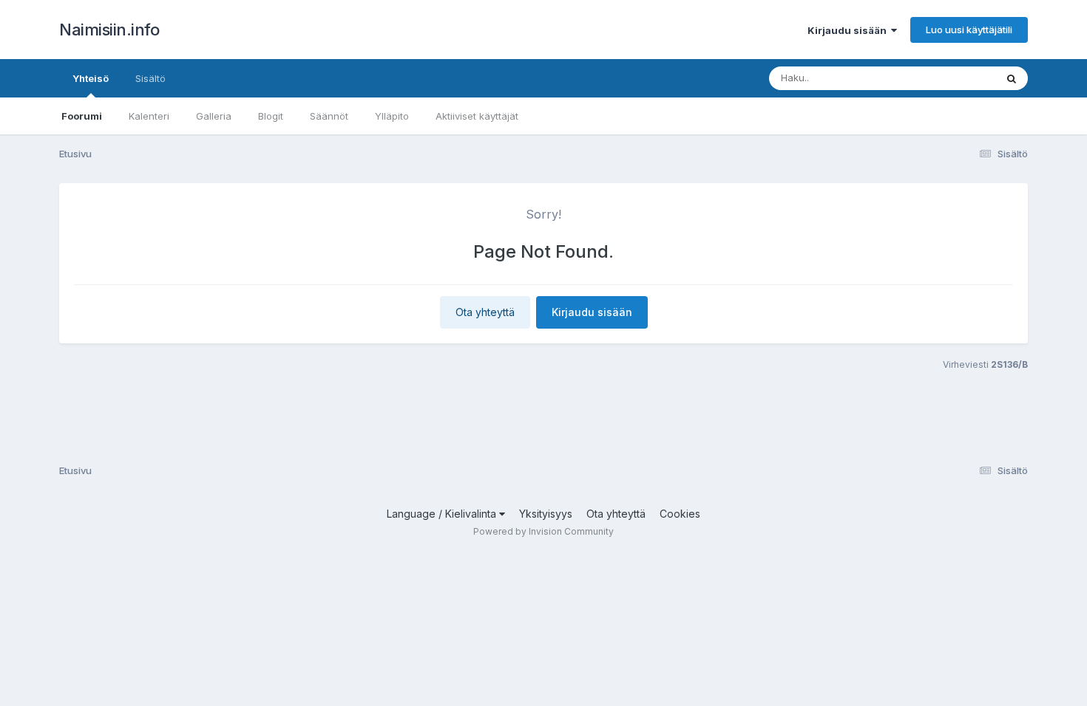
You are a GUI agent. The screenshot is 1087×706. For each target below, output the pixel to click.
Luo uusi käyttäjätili (969, 29)
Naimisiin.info (109, 29)
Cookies (680, 513)
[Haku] (1011, 78)
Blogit (270, 116)
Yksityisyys (545, 513)
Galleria (213, 116)
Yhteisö (90, 78)
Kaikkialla (955, 77)
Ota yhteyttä (485, 312)
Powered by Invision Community (543, 531)
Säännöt (329, 116)
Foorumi (81, 116)
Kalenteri (149, 116)
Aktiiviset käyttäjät (477, 116)
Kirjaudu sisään (849, 30)
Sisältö (150, 78)
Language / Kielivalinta (443, 513)
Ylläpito (392, 116)
